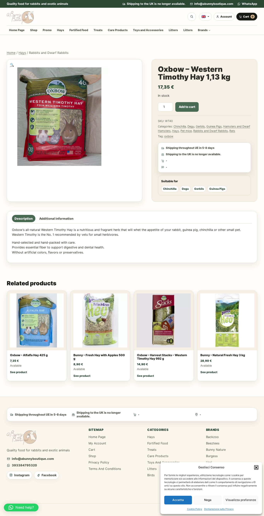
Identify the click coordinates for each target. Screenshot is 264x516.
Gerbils (200, 126)
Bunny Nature (216, 450)
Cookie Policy (194, 509)
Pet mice (186, 130)
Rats (232, 130)
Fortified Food (78, 30)
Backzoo (212, 437)
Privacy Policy (99, 462)
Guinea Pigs (214, 126)
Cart (92, 450)
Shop (33, 30)
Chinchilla (180, 126)
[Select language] (205, 16)
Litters (173, 30)
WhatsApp (249, 4)
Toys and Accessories (148, 30)
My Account (97, 443)
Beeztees (212, 443)
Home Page (17, 30)
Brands (203, 30)
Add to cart (187, 107)
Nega (207, 500)
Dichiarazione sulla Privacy (219, 509)
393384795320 (24, 465)
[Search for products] (191, 16)
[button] (256, 467)
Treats (98, 30)
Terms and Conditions (105, 469)
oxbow (168, 136)
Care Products (118, 30)
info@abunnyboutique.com (213, 4)
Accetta (178, 500)
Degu (190, 126)
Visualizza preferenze (241, 500)
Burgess (212, 456)
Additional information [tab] (56, 218)
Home (11, 53)
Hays (60, 30)
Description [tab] (23, 218)
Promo (47, 30)
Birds (151, 475)
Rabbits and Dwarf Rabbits (210, 130)
